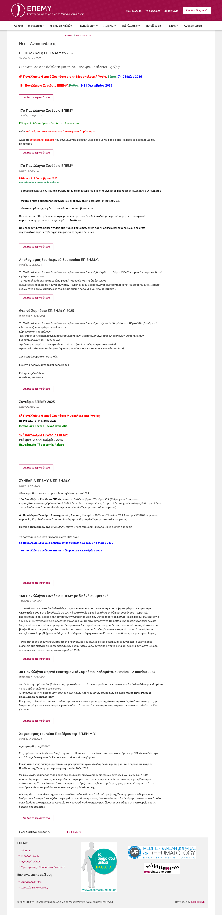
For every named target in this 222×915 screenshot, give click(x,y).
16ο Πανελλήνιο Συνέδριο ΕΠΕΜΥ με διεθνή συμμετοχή (64, 596)
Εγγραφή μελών (31, 861)
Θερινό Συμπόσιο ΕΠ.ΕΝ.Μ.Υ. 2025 (46, 311)
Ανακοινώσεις (84, 35)
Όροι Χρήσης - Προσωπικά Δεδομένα (43, 867)
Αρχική (68, 35)
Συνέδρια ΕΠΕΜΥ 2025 (37, 402)
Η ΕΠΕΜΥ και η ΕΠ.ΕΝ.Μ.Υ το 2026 (46, 53)
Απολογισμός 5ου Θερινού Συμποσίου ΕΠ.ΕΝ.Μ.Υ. (59, 260)
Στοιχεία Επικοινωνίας (34, 887)
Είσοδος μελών (30, 855)
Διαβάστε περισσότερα (36, 97)
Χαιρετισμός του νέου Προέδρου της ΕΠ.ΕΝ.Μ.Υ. (57, 734)
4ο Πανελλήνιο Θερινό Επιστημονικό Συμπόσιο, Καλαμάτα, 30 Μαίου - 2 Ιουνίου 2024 (87, 672)
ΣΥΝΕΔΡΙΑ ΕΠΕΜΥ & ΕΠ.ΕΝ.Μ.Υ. (45, 481)
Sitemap (26, 850)
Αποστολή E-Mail (31, 881)
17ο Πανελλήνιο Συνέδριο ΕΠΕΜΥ (46, 110)
